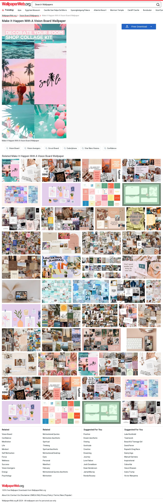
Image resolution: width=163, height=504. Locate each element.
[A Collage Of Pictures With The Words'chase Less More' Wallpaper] (101, 170)
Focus (4, 457)
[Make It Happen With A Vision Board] (10, 170)
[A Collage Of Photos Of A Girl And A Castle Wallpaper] (128, 315)
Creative (87, 449)
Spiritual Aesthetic (50, 449)
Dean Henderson (90, 468)
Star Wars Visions (92, 148)
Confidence (111, 148)
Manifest (46, 464)
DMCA (33, 495)
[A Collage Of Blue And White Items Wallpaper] (91, 291)
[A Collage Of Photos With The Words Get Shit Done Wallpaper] (61, 170)
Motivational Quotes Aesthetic (55, 472)
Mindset (5, 449)
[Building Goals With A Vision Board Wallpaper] (110, 218)
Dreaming (87, 453)
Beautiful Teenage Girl (133, 442)
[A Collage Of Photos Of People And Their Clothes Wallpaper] (128, 291)
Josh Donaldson (90, 464)
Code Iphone (72, 148)
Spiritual (46, 442)
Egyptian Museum (32, 10)
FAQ (38, 495)
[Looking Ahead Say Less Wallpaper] (61, 267)
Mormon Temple (117, 10)
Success (5, 464)
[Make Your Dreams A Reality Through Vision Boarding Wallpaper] (99, 315)
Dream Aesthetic (91, 438)
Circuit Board (53, 148)
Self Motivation (8, 453)
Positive (87, 434)
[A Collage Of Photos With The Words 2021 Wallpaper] (141, 242)
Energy (5, 472)
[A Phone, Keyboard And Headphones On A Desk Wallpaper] (141, 339)
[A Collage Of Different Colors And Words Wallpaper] (101, 194)
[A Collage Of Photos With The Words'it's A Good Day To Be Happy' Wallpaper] (47, 218)
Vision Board (14, 148)
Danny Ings (128, 453)
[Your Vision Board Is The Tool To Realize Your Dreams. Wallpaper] (74, 218)
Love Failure (88, 461)
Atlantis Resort (100, 10)
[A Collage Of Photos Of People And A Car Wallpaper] (21, 267)
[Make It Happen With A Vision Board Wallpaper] (88, 364)
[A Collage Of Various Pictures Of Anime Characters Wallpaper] (21, 194)
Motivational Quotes (51, 434)
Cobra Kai (128, 464)
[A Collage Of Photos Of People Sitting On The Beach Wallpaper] (61, 339)
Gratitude (87, 446)
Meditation (6, 442)
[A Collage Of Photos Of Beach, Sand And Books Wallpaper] (149, 315)
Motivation (47, 476)
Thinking (46, 446)
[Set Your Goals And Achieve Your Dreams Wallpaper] (135, 218)
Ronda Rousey (89, 476)
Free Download (139, 26)
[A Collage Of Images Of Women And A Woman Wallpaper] (153, 291)
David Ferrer (129, 446)
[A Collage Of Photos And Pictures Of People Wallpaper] (21, 242)
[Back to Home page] (16, 4)
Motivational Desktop (51, 453)
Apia (19, 10)
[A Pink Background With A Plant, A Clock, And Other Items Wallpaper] (61, 194)
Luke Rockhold (130, 434)
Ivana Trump (129, 472)
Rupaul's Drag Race (132, 449)
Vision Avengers (33, 148)
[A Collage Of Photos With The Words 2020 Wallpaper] (101, 242)
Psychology (6, 476)
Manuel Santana (131, 457)
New (62, 495)
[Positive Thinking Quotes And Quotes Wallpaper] (30, 170)
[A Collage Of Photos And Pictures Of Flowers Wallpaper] (61, 242)
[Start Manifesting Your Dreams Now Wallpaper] (101, 267)
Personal (46, 461)
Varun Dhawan (130, 468)
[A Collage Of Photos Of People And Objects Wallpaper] (61, 315)
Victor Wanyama (131, 476)
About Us (5, 495)
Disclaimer (25, 495)
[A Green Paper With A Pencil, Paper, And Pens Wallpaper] (141, 194)
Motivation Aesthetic (51, 438)
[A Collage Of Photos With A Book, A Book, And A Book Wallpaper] (118, 364)
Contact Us (15, 495)
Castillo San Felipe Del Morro (55, 10)
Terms (56, 495)
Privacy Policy (46, 495)
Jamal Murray (89, 472)
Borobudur (147, 10)
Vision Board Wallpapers (29, 16)
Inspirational (129, 461)
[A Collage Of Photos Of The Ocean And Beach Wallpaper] (56, 291)
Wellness (5, 461)
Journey (87, 457)
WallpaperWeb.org (9, 16)
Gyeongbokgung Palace (80, 10)
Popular (68, 495)
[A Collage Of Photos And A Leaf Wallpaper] (19, 364)
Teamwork (128, 438)
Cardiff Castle (133, 10)
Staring (87, 442)
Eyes (45, 457)
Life (3, 446)
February (46, 468)
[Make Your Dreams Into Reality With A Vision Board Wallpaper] (21, 218)
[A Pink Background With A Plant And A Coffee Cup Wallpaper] (21, 315)
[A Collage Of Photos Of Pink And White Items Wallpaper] (57, 364)
